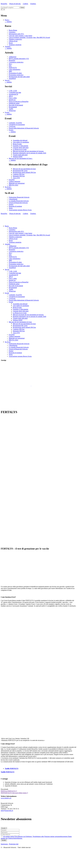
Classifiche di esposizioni (17, 124)
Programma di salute (15, 73)
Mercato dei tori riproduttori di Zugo (21, 158)
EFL (10, 66)
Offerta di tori (13, 41)
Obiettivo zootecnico (15, 39)
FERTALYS (13, 67)
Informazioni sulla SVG (16, 34)
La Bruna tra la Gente (20, 149)
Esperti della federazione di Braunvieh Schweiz (24, 128)
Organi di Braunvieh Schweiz (18, 203)
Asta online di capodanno (21, 142)
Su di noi (8, 187)
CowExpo (12, 126)
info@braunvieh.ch (7, 810)
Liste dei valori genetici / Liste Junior (20, 36)
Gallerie (25, 4)
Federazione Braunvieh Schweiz (19, 197)
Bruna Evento (17, 144)
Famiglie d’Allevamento (20, 146)
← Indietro (8, 22)
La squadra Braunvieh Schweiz (19, 201)
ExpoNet (12, 179)
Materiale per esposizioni (17, 183)
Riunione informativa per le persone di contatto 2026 (29, 153)
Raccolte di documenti (16, 105)
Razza (7, 20)
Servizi (7, 80)
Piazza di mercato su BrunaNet (18, 101)
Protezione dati (13, 844)
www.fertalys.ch (6, 798)
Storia (11, 208)
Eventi (7, 112)
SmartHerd (12, 78)
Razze (11, 43)
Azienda (8, 46)
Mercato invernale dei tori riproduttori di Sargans (28, 151)
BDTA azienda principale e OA (19, 58)
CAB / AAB (13, 91)
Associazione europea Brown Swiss (20, 210)
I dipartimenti (13, 199)
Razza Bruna (13, 30)
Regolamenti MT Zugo (20, 170)
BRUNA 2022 (13, 185)
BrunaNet (4, 4)
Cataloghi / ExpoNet (15, 123)
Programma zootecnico (16, 75)
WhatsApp (12, 110)
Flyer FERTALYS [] (9, 791)
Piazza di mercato (15, 4)
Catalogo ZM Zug (18, 174)
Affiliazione (12, 57)
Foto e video (13, 98)
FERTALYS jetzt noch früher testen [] (14, 793)
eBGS (11, 96)
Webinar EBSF (17, 156)
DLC (10, 64)
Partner (11, 204)
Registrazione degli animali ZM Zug (24, 172)
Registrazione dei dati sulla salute (19, 77)
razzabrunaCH (13, 94)
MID (10, 71)
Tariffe (11, 109)
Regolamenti (13, 107)
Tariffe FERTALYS (11, 768)
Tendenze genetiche (15, 45)
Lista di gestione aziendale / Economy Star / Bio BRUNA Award (29, 37)
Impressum (5, 844)
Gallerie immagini (14, 181)
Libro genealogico (14, 69)
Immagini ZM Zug (19, 176)
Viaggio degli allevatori (20, 155)
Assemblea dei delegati (20, 140)
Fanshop (33, 4)
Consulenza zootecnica (16, 62)
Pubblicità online (14, 103)
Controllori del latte (15, 92)
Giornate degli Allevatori (20, 147)
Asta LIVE (16, 178)
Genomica (12, 32)
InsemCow (12, 100)
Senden (4, 840)
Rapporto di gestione (15, 206)
